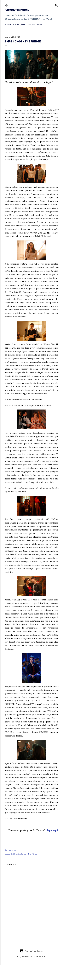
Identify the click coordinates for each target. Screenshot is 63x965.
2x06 (13, 854)
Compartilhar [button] (10, 850)
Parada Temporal (17, 10)
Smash (24, 854)
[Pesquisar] (56, 5)
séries (18, 854)
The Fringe (32, 854)
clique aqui (52, 830)
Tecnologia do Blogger (34, 951)
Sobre (8, 25)
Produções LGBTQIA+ (24, 25)
